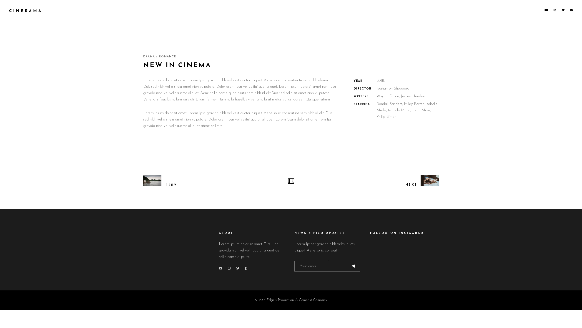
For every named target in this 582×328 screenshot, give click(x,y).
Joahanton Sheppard (392, 88)
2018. (380, 81)
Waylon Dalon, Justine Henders (401, 96)
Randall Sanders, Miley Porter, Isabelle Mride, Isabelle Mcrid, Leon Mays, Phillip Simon (407, 110)
